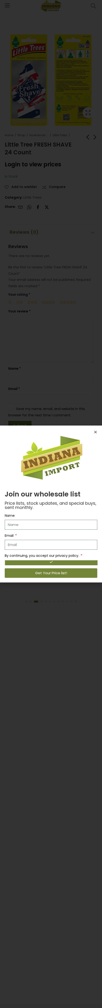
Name (10, 515)
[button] (95, 432)
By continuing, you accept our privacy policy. (42, 555)
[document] (51, 504)
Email (9, 535)
